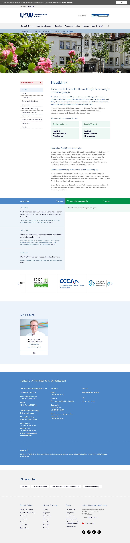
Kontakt (45, 525)
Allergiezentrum (58, 136)
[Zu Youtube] (94, 532)
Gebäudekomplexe (40, 486)
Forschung (25, 116)
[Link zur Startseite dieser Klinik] (94, 15)
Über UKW (23, 525)
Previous (18, 283)
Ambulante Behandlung (30, 109)
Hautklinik (70, 31)
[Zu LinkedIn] (99, 532)
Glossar (45, 519)
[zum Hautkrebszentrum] (34, 284)
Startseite (25, 31)
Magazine (46, 513)
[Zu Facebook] (84, 532)
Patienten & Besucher (27, 513)
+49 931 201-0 (92, 517)
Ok (121, 2)
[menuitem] (27, 6)
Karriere (23, 522)
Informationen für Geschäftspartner (72, 522)
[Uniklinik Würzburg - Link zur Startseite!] (33, 15)
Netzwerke (26, 123)
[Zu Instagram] (89, 532)
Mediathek (46, 516)
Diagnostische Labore (29, 112)
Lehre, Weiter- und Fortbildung (32, 119)
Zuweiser (23, 516)
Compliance (70, 513)
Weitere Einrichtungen (92, 486)
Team (24, 94)
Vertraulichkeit (71, 527)
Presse (45, 510)
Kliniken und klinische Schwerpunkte (54, 31)
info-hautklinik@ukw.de (90, 392)
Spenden (46, 522)
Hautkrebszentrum (59, 133)
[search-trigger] (108, 26)
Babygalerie (24, 528)
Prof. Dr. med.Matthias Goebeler (34, 340)
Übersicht (59, 201)
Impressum (70, 516)
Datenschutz (70, 510)
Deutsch (26, 6)
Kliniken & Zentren (35, 31)
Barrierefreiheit (71, 519)
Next (112, 283)
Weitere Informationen (65, 3)
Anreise (24, 127)
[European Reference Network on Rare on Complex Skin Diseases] (95, 284)
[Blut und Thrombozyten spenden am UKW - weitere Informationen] (88, 523)
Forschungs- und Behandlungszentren (65, 486)
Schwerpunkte (27, 97)
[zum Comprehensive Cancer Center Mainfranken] (65, 284)
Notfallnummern (27, 83)
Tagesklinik (26, 105)
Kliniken (25, 486)
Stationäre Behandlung (30, 101)
